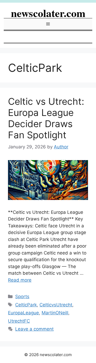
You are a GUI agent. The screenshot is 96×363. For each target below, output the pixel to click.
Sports (22, 296)
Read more (19, 280)
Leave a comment (34, 329)
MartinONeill (55, 312)
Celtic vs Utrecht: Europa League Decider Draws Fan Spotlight (46, 118)
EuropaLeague (23, 312)
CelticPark (26, 304)
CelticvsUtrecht (55, 304)
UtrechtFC (19, 321)
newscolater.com (48, 13)
